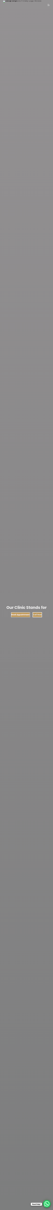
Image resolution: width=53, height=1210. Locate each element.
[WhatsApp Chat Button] (47, 1204)
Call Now (37, 614)
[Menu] (49, 5)
